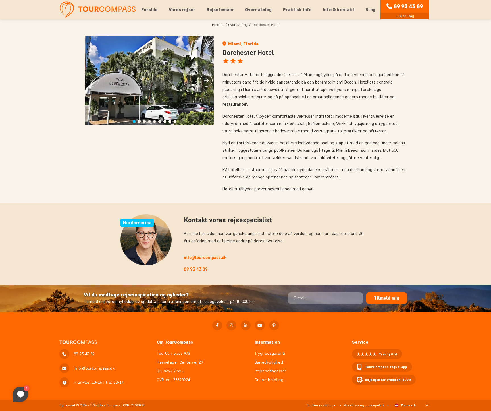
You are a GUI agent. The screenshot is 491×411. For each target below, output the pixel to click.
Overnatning (237, 24)
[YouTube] (260, 325)
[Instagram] (231, 325)
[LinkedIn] (246, 325)
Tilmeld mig (386, 298)
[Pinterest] (274, 325)
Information (267, 342)
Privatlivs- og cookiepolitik (364, 405)
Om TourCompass (175, 342)
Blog (370, 9)
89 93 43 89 (408, 6)
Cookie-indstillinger (321, 405)
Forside (149, 9)
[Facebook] (217, 325)
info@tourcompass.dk (205, 257)
